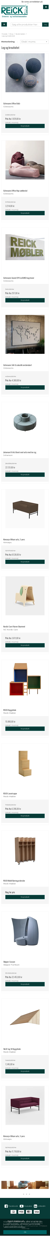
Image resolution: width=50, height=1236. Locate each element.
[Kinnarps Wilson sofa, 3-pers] (25, 1109)
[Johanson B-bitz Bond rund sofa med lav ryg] (25, 425)
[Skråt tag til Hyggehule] (25, 1022)
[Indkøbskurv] (46, 7)
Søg (45, 24)
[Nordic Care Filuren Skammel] (25, 599)
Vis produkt (25, 126)
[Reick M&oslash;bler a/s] (14, 11)
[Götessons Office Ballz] (25, 76)
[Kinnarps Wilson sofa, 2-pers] (25, 512)
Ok (25, 1232)
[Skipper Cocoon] (25, 935)
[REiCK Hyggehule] (25, 683)
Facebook (13, 1206)
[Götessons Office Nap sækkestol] (25, 164)
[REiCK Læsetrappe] (25, 766)
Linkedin (41, 1206)
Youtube (27, 1206)
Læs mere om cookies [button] (14, 1227)
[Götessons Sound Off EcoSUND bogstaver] (25, 251)
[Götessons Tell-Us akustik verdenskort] (25, 338)
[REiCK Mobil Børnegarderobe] (25, 854)
